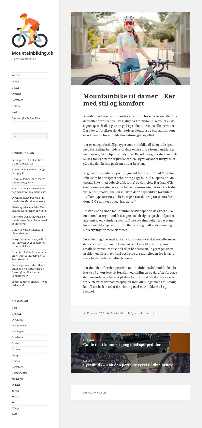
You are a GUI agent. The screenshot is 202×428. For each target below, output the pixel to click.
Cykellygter (18, 331)
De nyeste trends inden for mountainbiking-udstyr (29, 180)
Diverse (16, 349)
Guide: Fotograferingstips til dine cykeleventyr (27, 231)
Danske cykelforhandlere (26, 118)
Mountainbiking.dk (32, 53)
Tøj (13, 402)
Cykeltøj (16, 93)
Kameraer (17, 100)
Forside (16, 75)
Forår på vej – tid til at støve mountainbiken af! (27, 161)
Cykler (15, 81)
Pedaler (16, 384)
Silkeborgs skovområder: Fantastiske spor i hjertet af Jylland (29, 209)
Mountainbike (117, 313)
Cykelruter (18, 337)
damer (147, 313)
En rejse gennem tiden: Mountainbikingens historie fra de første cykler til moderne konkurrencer (28, 271)
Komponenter (19, 373)
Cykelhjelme (19, 325)
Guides (16, 106)
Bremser (16, 313)
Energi (15, 355)
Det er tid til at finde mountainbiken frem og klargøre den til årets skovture (29, 255)
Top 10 (15, 396)
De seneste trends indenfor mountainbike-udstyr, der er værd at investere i (29, 220)
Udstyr (15, 87)
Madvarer (17, 378)
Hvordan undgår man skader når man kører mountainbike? (29, 190)
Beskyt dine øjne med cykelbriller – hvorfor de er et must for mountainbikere (29, 242)
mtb (154, 313)
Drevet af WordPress (94, 392)
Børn (15, 307)
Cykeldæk (17, 319)
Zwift (15, 112)
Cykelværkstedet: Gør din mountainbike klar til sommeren (28, 199)
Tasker (15, 390)
